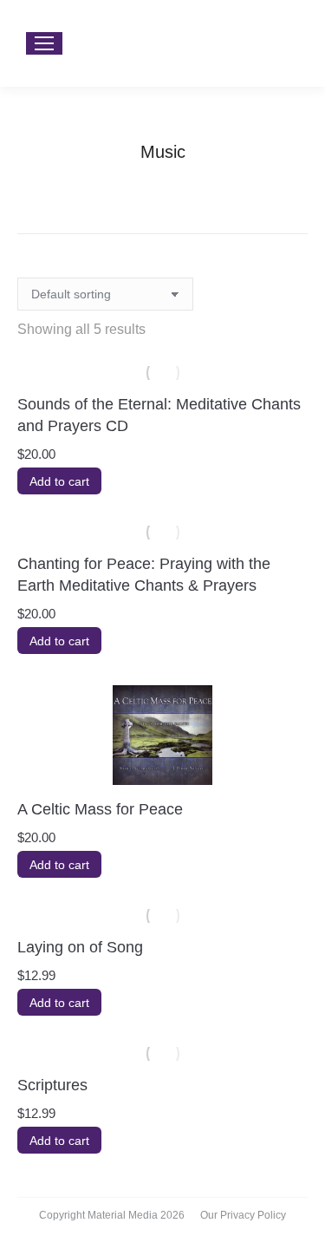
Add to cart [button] (59, 481)
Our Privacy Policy (243, 1215)
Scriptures (52, 1085)
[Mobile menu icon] (44, 43)
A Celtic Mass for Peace (100, 809)
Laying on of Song (80, 947)
